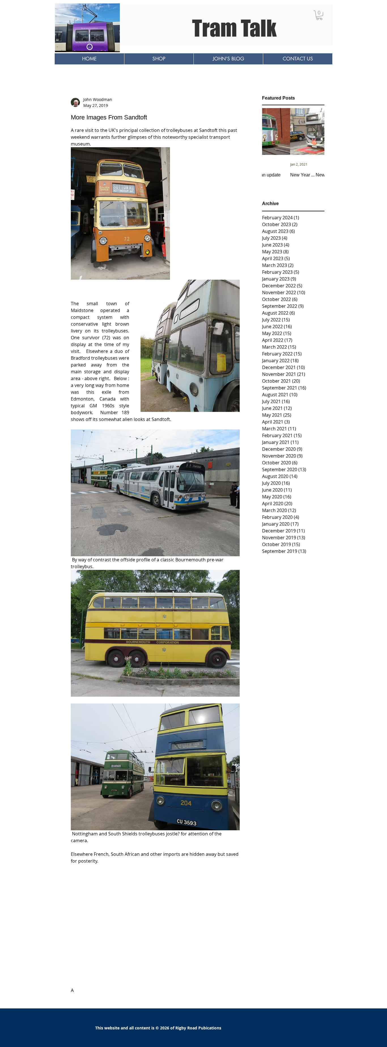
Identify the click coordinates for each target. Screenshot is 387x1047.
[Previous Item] (271, 131)
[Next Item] (315, 131)
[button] (319, 15)
